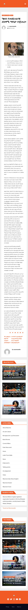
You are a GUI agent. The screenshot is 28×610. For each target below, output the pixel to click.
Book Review (6, 439)
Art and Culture (7, 431)
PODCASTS (6, 463)
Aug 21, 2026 (8, 551)
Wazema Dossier (7, 482)
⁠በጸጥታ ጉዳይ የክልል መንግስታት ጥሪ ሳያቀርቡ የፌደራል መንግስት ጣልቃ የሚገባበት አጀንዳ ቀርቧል (14, 409)
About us (19, 606)
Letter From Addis (7, 455)
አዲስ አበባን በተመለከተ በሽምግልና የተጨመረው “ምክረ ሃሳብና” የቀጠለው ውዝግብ (14, 375)
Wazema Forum (7, 486)
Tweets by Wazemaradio (9, 508)
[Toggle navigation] (25, 4)
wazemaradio (12, 26)
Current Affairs (5, 15)
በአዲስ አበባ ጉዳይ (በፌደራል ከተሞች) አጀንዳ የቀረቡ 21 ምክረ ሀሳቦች (12, 581)
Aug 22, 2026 (8, 535)
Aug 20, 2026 (8, 567)
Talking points (6, 467)
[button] (21, 4)
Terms (13, 606)
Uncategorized (7, 471)
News (4, 459)
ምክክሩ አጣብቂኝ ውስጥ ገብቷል (14, 392)
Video (4, 475)
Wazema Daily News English (10, 479)
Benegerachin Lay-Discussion (11, 435)
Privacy (7, 606)
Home (12, 15)
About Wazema (7, 427)
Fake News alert (7, 447)
